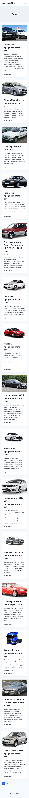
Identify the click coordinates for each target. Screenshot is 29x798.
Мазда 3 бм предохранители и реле (13, 347)
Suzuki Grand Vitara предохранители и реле (13, 753)
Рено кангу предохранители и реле (13, 47)
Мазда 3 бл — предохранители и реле (13, 451)
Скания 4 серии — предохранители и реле (13, 653)
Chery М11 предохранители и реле (13, 299)
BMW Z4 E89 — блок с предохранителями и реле (14, 702)
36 (18, 784)
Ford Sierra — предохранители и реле (13, 196)
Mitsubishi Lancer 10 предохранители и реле (13, 555)
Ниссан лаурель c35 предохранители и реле (14, 398)
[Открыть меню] (25, 3)
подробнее (8, 74)
